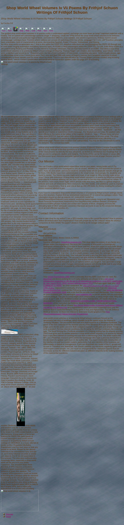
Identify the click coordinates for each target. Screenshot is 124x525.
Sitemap (9, 514)
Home (8, 517)
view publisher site (84, 294)
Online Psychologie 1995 (59, 277)
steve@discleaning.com (64, 273)
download (47, 279)
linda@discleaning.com (71, 242)
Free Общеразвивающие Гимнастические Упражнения (76, 313)
